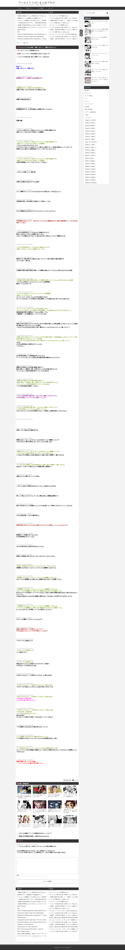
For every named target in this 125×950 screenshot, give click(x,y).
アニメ (86, 98)
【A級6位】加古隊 (89, 133)
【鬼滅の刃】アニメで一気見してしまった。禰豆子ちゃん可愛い (70, 811)
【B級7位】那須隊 (89, 161)
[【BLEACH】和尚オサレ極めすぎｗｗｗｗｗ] (24, 804)
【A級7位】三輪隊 (89, 136)
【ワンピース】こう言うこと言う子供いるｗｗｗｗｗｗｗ (70, 826)
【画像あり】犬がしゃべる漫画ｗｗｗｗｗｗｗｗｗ (54, 810)
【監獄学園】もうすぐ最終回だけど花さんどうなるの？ (54, 826)
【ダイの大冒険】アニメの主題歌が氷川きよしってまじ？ (35, 833)
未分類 (76, 780)
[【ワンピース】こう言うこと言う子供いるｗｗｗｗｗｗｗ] (70, 819)
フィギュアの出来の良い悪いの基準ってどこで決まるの (33, 56)
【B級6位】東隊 (89, 158)
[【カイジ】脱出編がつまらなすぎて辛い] (39, 790)
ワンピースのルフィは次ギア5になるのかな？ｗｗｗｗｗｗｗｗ (39, 826)
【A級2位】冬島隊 (89, 123)
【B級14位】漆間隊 (89, 180)
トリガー (87, 117)
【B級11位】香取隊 (89, 171)
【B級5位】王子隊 (89, 155)
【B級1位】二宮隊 (89, 144)
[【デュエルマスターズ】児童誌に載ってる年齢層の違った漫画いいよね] (24, 790)
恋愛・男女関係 (88, 109)
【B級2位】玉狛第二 (90, 147)
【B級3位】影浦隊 (89, 150)
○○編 (86, 114)
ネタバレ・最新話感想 (90, 112)
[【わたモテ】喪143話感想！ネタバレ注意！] (54, 790)
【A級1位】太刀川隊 (90, 120)
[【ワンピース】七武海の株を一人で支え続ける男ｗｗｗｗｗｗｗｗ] (39, 804)
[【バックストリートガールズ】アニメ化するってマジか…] (24, 819)
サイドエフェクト (89, 104)
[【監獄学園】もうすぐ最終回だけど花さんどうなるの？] (54, 819)
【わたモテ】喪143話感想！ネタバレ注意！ (54, 795)
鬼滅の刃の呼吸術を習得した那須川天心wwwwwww (34, 836)
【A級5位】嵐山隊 (89, 131)
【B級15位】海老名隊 (90, 182)
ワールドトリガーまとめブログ (36, 2)
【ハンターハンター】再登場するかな (28, 50)
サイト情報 (40, 8)
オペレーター (88, 93)
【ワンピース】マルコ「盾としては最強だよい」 (70, 795)
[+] (92, 95)
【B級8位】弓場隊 (89, 163)
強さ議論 (87, 106)
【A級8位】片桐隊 (89, 139)
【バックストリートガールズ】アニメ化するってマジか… (24, 826)
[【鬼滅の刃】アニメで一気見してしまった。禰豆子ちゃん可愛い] (70, 804)
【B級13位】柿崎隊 (89, 177)
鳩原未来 (87, 90)
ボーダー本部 (88, 95)
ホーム (19, 8)
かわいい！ (87, 101)
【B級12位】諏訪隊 (89, 174)
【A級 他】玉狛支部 (90, 142)
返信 (36, 844)
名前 (18, 875)
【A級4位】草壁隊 (89, 128)
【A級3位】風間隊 (89, 125)
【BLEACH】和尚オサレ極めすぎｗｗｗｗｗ (24, 810)
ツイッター (50, 8)
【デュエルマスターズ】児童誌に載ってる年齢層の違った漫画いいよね (24, 796)
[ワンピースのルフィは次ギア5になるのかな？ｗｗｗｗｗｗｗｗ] (39, 819)
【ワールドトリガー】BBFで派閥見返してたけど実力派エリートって (99, 31)
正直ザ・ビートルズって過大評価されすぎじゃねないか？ (33, 53)
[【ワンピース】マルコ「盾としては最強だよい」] (70, 790)
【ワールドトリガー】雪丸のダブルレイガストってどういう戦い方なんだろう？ (99, 79)
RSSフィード (29, 8)
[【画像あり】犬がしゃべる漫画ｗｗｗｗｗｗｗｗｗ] (54, 804)
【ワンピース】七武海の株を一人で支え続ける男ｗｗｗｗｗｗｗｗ (39, 811)
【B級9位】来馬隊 (89, 166)
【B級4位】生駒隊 (89, 152)
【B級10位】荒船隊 (89, 169)
